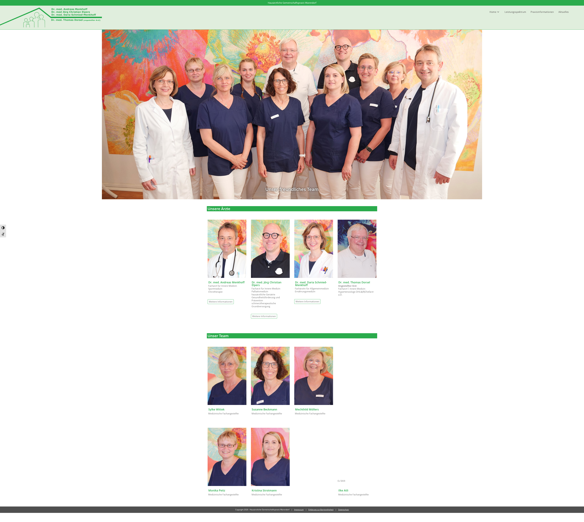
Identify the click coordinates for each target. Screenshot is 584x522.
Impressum (299, 509)
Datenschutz (343, 509)
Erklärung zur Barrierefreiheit (321, 509)
